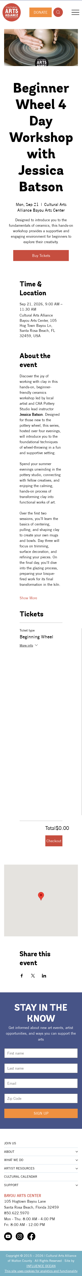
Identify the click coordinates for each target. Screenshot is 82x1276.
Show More (28, 598)
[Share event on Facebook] (22, 976)
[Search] (58, 12)
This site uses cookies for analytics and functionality (41, 1271)
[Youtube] (8, 1236)
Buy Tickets (41, 255)
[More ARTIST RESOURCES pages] (77, 1168)
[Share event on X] (33, 976)
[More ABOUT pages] (77, 1152)
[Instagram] (20, 1236)
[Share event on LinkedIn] (44, 976)
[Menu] (75, 12)
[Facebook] (31, 1236)
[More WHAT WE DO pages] (77, 1160)
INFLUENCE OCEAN (41, 1266)
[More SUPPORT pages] (77, 1185)
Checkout (53, 841)
